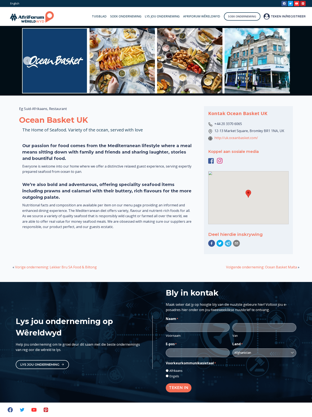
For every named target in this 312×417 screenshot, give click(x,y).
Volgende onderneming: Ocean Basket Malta (261, 267)
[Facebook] (284, 3)
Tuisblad (99, 16)
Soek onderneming (125, 16)
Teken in (178, 387)
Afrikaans (176, 370)
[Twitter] (290, 3)
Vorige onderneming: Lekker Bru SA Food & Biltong (56, 267)
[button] (211, 243)
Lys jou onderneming (162, 16)
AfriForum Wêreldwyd (201, 16)
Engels (174, 376)
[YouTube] (296, 3)
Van (235, 335)
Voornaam (173, 335)
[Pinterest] (303, 3)
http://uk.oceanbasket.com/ (236, 137)
